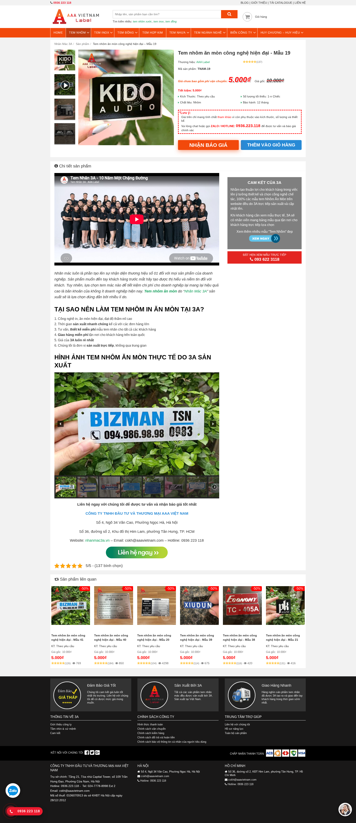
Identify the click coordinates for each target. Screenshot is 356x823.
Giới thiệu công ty (61, 724)
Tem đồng (125, 32)
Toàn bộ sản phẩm (236, 733)
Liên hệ (300, 2)
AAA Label (203, 62)
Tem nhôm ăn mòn (160, 291)
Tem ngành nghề (208, 32)
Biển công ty (241, 32)
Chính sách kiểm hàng (150, 733)
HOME (58, 32)
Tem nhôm (77, 32)
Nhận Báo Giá (208, 145)
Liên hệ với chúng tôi (237, 724)
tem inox (158, 21)
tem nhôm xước (142, 21)
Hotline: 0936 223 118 (153, 780)
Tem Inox (101, 32)
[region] (136, 435)
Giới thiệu (259, 2)
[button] (60, 424)
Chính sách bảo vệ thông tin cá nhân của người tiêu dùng (171, 741)
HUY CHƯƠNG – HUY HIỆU (280, 32)
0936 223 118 (62, 2)
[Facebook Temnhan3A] (86, 753)
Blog (245, 2)
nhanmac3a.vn (97, 540)
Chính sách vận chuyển (151, 728)
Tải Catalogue (280, 2)
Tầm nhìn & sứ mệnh (63, 728)
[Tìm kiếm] (229, 14)
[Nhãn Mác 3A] (76, 26)
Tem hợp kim (152, 32)
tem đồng (171, 21)
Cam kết (55, 733)
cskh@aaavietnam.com (155, 776)
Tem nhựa (177, 32)
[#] (270, 755)
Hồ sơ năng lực (234, 728)
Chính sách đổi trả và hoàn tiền (156, 737)
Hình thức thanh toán (150, 724)
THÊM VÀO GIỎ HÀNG (271, 144)
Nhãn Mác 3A (195, 291)
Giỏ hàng (261, 16)
